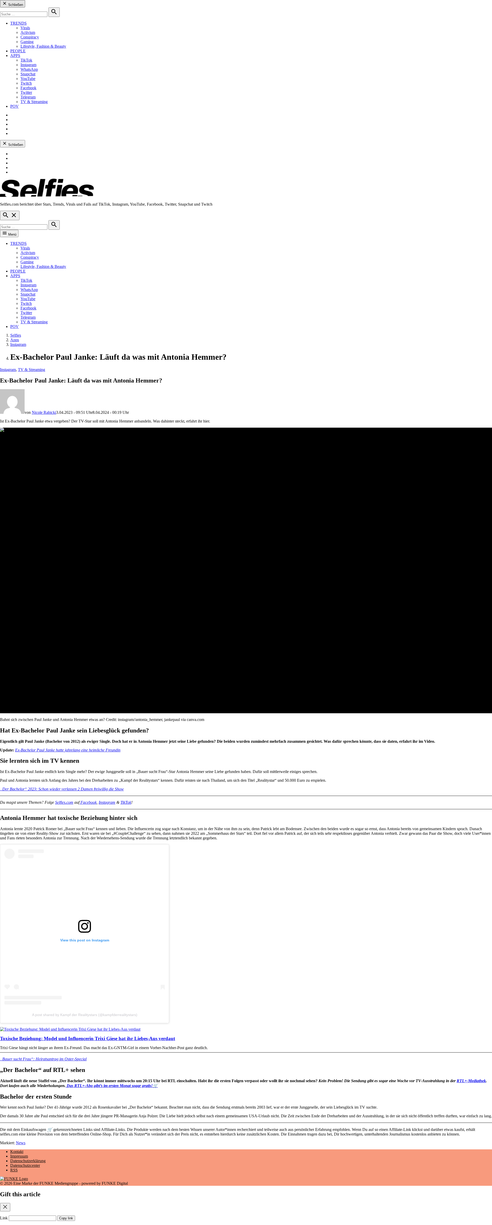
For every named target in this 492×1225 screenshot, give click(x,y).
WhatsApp (29, 69)
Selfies (15, 335)
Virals (25, 28)
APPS (15, 55)
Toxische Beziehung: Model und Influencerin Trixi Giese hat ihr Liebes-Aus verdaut (87, 1038)
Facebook (28, 88)
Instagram (28, 65)
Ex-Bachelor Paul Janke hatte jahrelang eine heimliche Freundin (67, 750)
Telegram (28, 97)
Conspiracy (29, 37)
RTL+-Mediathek (471, 1081)
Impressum (19, 1156)
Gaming (27, 41)
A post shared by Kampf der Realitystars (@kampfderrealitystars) (84, 1015)
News (20, 1143)
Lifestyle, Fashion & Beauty (43, 46)
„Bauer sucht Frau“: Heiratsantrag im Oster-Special (43, 1059)
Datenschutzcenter (25, 1165)
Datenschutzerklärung (28, 1161)
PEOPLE (18, 51)
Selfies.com (64, 802)
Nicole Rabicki (44, 412)
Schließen (15, 5)
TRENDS (18, 23)
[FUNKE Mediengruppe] (14, 1179)
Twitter (26, 92)
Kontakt (16, 1151)
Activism (27, 32)
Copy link (66, 1218)
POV (14, 106)
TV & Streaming (34, 101)
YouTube (27, 78)
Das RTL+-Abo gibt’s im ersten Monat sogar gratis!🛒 (112, 1085)
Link (4, 1218)
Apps (14, 340)
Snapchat (27, 74)
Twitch (26, 83)
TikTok (26, 60)
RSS (14, 1170)
